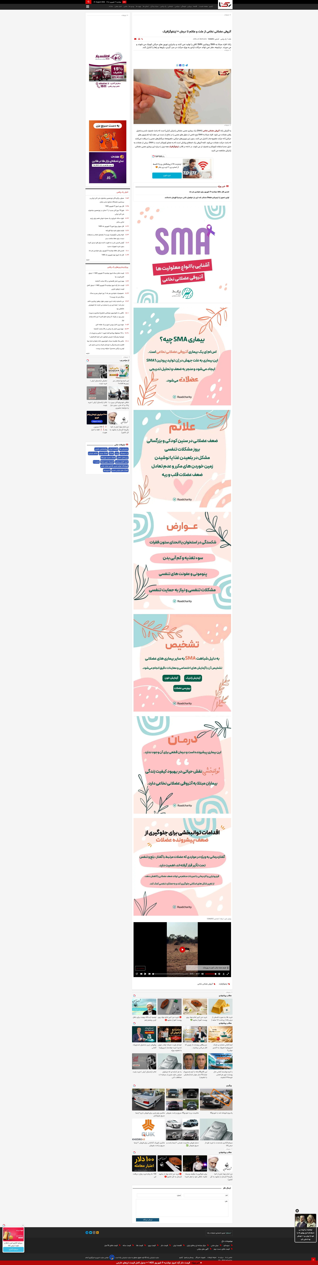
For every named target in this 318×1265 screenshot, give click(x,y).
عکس (125, 6)
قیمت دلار (164, 1245)
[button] (297, 1211)
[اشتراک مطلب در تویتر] (183, 65)
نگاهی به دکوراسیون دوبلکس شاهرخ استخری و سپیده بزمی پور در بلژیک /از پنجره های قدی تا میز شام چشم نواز (106, 317)
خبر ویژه (221, 186)
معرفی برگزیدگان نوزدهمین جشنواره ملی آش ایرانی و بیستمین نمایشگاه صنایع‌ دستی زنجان (107, 200)
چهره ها (138, 6)
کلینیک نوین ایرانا (107, 462)
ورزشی (189, 6)
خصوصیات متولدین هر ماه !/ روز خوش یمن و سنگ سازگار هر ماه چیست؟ (107, 295)
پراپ (116, 453)
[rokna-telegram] (86, 1233)
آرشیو (211, 6)
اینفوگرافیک (174, 146)
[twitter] (90, 1233)
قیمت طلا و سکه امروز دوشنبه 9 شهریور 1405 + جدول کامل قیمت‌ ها (106, 275)
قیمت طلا (139, 1245)
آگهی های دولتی (203, 1249)
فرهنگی (183, 6)
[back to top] (313, 1260)
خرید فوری (167, 175)
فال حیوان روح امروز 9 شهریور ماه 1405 (111, 226)
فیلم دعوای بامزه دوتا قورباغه (115, 230)
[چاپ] (139, 39)
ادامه (87, 260)
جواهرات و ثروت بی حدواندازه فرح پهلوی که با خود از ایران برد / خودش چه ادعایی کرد (305, 1235)
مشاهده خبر (140, 968)
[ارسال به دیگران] (135, 39)
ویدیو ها (132, 6)
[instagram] (93, 1233)
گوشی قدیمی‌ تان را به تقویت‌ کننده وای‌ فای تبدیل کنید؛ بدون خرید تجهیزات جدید (106, 245)
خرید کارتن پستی (122, 462)
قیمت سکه (127, 1245)
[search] (88, 2)
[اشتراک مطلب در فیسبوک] (180, 65)
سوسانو (227, 1245)
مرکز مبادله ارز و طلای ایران (196, 1245)
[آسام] (111, 1258)
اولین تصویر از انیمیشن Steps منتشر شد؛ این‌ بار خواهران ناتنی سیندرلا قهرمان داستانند (197, 197)
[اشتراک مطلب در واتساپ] (177, 65)
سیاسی (177, 6)
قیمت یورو (152, 1245)
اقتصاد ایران (177, 1245)
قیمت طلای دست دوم (222, 1249)
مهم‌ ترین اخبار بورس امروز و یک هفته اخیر (110, 325)
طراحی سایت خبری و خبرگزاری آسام (96, 1258)
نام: (226, 1195)
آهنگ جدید (103, 453)
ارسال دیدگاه (147, 1220)
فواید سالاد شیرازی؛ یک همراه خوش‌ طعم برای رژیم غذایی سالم (107, 220)
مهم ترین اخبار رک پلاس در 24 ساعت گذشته (108, 329)
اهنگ (111, 453)
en (124, 2)
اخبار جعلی (118, 6)
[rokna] (225, 4)
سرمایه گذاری (13, 1249)
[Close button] (23, 1225)
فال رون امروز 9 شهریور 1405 (114, 206)
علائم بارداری (93, 453)
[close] (201, 1263)
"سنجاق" (228, 1233)
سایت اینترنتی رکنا (152, 1258)
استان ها (146, 6)
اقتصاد (195, 6)
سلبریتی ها (124, 449)
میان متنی (215, 1245)
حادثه (111, 6)
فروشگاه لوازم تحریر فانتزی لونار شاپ (114, 466)
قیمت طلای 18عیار (111, 1245)
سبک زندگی (155, 6)
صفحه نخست (203, 6)
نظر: (226, 1201)
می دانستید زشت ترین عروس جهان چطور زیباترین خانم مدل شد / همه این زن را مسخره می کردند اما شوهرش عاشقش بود (106, 305)
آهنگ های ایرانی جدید (120, 470)
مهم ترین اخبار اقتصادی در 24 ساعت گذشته (109, 281)
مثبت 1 (96, 462)
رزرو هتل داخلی (122, 457)
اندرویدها (107, 470)
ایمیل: (179, 1195)
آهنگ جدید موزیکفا (108, 457)
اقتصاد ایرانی (113, 449)
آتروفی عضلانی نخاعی (211, 130)
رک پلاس (163, 6)
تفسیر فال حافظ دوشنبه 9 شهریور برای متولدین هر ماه (209, 192)
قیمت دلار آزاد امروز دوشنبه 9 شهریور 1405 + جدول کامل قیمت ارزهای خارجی (105, 287)
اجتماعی (170, 6)
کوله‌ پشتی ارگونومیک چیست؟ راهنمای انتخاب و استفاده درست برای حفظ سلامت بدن (105, 237)
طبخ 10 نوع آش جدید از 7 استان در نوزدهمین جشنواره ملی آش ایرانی (106, 212)
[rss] (97, 1233)
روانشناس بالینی (101, 449)
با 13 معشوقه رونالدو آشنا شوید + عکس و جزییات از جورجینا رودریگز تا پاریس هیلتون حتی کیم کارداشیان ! (106, 335)
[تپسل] (153, 156)
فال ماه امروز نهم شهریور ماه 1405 (113, 255)
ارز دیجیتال (124, 453)
